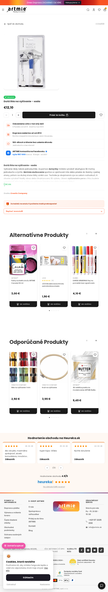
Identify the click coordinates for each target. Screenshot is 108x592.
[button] (49, 310)
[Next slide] (96, 234)
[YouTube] (94, 550)
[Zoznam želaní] (99, 9)
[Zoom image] (31, 61)
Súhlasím (28, 577)
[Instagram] (88, 550)
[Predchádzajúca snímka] (12, 260)
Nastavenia (45, 584)
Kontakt (32, 526)
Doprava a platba (11, 508)
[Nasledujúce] (60, 467)
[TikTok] (101, 550)
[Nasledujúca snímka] (34, 260)
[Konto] (94, 10)
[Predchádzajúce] (47, 467)
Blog (31, 530)
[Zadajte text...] (88, 10)
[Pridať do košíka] (23, 304)
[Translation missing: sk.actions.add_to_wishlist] (33, 247)
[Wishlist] (101, 115)
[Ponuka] (3, 10)
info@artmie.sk (95, 527)
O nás (31, 507)
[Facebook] (81, 550)
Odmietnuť (11, 584)
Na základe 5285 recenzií (54, 486)
